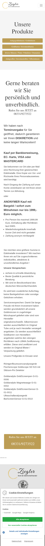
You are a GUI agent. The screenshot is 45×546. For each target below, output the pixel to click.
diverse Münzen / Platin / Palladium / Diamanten (22, 52)
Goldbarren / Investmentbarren (22, 46)
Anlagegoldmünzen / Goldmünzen (22, 40)
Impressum (28, 541)
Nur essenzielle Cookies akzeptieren (22, 525)
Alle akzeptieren (22, 519)
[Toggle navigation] (41, 5)
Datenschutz (16, 541)
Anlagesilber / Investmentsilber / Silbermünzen (22, 59)
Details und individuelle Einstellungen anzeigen (24, 532)
